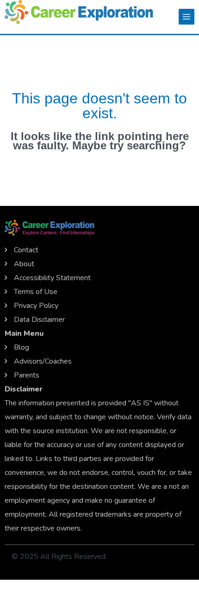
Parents (26, 375)
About (24, 264)
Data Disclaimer (39, 319)
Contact (26, 250)
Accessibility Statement (52, 278)
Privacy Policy (36, 306)
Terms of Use (35, 292)
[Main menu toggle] (186, 17)
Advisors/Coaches (43, 361)
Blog (21, 347)
